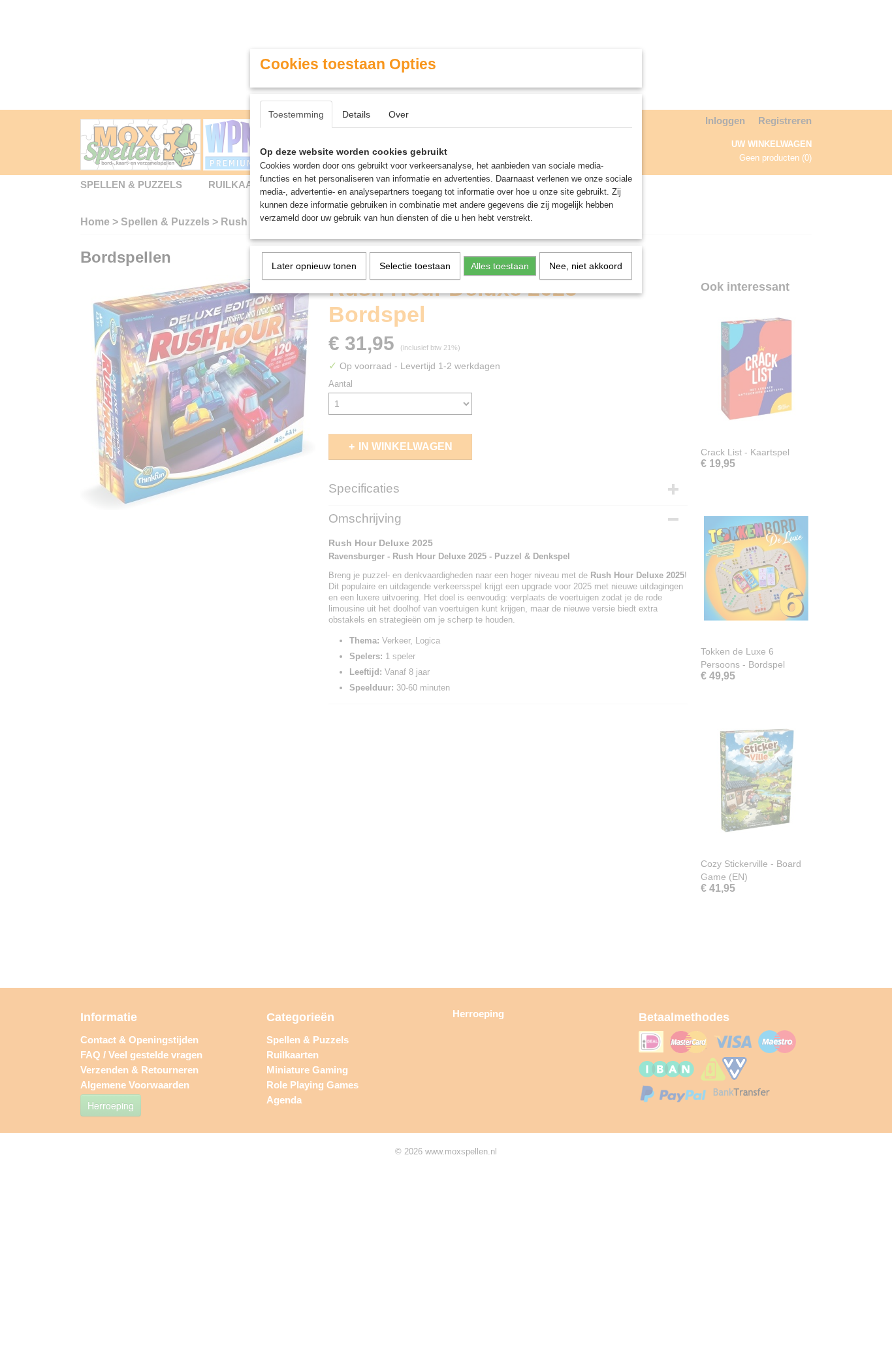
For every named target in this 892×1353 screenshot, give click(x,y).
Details (356, 114)
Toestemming (296, 114)
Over (399, 114)
